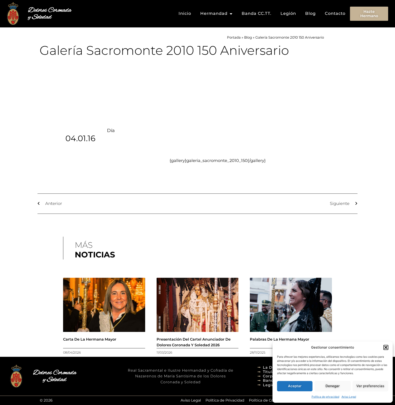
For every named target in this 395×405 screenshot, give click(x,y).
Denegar (333, 386)
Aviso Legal (349, 396)
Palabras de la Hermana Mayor (279, 339)
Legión (288, 13)
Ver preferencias (370, 386)
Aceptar (295, 386)
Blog (310, 13)
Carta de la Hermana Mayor (89, 339)
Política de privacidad (325, 396)
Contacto (335, 13)
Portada (234, 37)
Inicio (185, 13)
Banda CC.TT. (256, 13)
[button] (386, 347)
